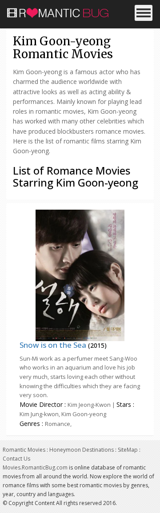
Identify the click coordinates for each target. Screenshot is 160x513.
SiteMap (128, 449)
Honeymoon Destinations (81, 449)
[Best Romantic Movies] (61, 11)
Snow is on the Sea (53, 345)
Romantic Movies (24, 449)
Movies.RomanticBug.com (35, 467)
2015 (97, 345)
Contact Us (16, 458)
